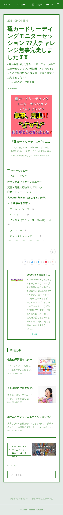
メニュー (21, 4)
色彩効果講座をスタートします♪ (25, 359)
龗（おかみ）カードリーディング (42, 4)
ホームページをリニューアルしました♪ (29, 416)
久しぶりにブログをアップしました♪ (27, 388)
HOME (7, 4)
